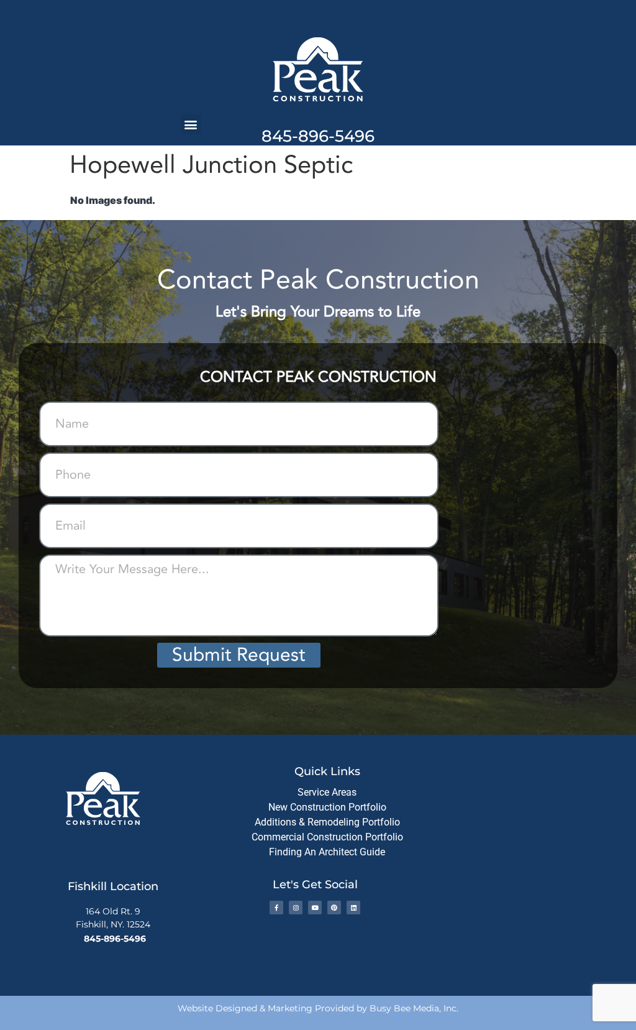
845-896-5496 (318, 136)
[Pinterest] (334, 907)
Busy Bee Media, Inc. (414, 1008)
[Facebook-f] (276, 907)
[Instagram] (295, 907)
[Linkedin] (353, 907)
